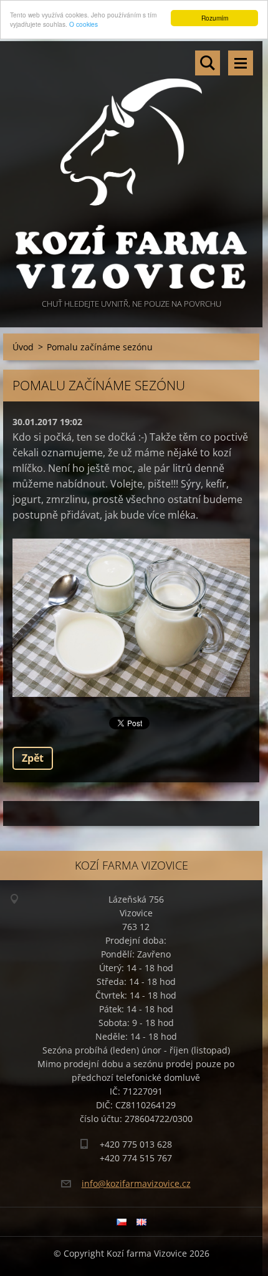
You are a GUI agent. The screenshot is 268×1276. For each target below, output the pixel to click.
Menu (240, 62)
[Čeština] (122, 1222)
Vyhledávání (207, 62)
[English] (141, 1222)
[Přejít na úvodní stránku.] (131, 168)
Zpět (33, 758)
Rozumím (214, 17)
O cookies (83, 24)
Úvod (23, 347)
